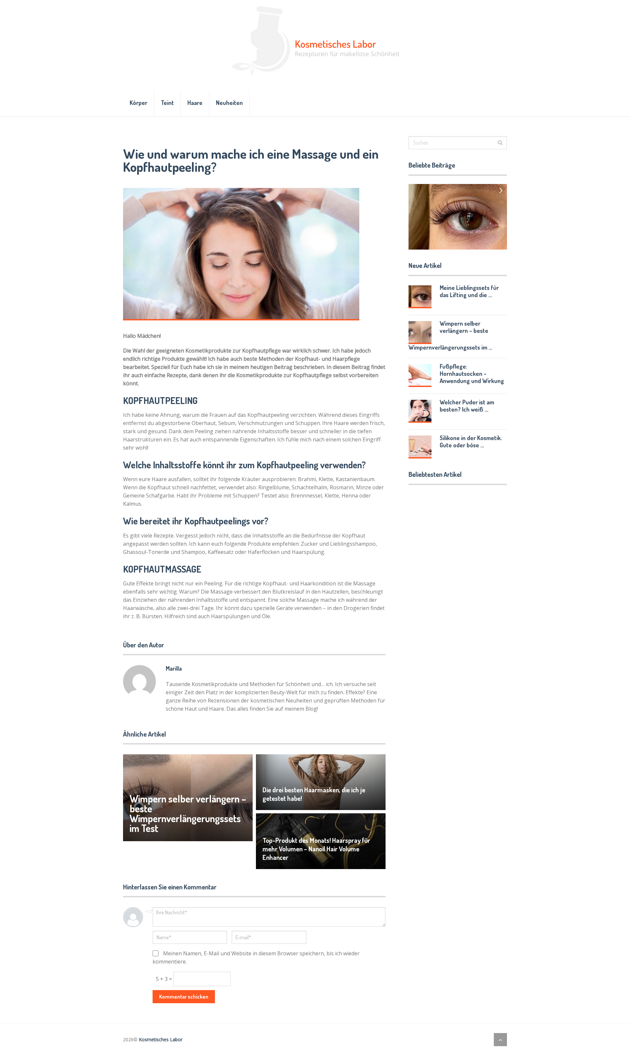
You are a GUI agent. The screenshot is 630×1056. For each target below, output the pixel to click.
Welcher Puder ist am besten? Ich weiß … (467, 405)
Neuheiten (229, 102)
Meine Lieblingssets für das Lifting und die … (469, 291)
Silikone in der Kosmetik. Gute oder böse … (471, 441)
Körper (138, 102)
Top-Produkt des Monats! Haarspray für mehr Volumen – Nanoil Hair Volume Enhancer (316, 849)
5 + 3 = (164, 979)
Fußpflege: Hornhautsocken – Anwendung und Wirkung (472, 373)
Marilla (174, 668)
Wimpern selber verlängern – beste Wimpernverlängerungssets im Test (188, 813)
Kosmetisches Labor (160, 1039)
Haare (194, 102)
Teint (167, 102)
